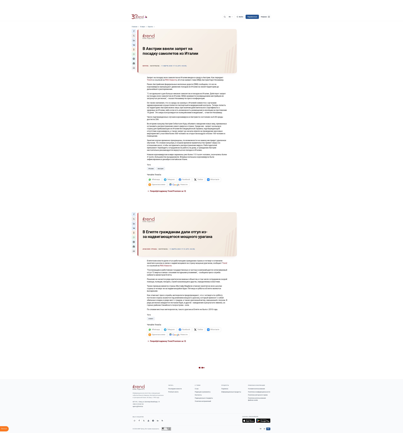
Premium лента (173, 392)
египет (151, 318)
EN (260, 429)
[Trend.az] (139, 16)
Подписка (224, 389)
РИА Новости (171, 80)
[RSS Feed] (162, 421)
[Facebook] (139, 421)
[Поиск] (225, 17)
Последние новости (175, 389)
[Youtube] (148, 421)
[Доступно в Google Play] (263, 421)
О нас (197, 389)
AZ (264, 429)
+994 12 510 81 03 (138, 404)
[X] (144, 421)
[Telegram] (153, 421)
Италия (151, 168)
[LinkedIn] (158, 421)
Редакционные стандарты (204, 398)
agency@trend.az (138, 406)
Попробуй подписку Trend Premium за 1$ (168, 191)
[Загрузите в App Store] (248, 421)
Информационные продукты (231, 392)
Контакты (198, 395)
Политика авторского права (258, 395)
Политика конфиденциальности (259, 392)
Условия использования (256, 389)
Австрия (160, 168)
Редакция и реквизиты (203, 392)
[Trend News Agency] (138, 387)
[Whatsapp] (134, 421)
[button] (134, 31)
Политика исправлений (203, 401)
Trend (149, 80)
